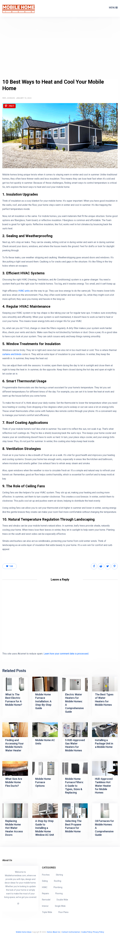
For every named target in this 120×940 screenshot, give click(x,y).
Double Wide (62, 899)
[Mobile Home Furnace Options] (45, 768)
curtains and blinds (12, 354)
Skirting (59, 875)
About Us (56, 932)
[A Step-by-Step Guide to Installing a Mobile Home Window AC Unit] (45, 810)
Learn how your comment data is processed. (66, 653)
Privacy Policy (98, 932)
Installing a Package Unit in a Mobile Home (104, 744)
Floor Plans (63, 912)
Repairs (45, 893)
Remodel (46, 899)
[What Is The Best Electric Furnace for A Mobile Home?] (15, 684)
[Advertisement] (60, 49)
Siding (45, 881)
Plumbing (58, 887)
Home (49, 932)
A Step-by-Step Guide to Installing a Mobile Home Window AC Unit (44, 827)
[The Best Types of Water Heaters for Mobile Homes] (105, 684)
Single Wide (60, 906)
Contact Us (66, 932)
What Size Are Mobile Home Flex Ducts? (13, 782)
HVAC (44, 887)
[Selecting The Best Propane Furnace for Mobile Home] (75, 810)
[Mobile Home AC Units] (45, 729)
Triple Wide (47, 912)
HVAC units (24, 290)
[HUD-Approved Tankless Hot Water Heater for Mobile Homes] (105, 768)
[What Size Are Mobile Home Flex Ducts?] (15, 768)
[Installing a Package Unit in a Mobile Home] (105, 729)
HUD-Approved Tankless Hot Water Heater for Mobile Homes (104, 785)
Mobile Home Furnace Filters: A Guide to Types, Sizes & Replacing (74, 785)
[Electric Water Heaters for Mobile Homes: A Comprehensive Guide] (75, 684)
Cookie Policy (86, 932)
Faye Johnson (8, 98)
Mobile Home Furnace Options (43, 782)
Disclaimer (75, 932)
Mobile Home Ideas (23, 932)
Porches (46, 875)
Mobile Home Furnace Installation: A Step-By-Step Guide (43, 701)
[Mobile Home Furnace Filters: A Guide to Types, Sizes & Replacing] (75, 768)
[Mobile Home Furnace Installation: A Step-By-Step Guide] (45, 684)
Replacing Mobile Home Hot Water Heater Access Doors (14, 827)
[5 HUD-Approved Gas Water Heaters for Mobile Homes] (75, 729)
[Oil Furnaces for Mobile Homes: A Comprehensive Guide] (105, 810)
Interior (45, 906)
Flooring (59, 893)
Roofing (57, 881)
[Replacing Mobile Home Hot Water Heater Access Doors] (15, 810)
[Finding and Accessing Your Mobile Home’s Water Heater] (15, 729)
